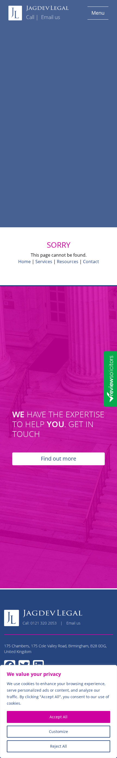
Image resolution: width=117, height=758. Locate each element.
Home (24, 262)
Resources (67, 262)
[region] (58, 711)
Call (30, 17)
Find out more (58, 458)
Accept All (58, 716)
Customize (58, 731)
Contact (91, 262)
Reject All (58, 746)
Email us (50, 17)
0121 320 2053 (43, 623)
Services (43, 262)
